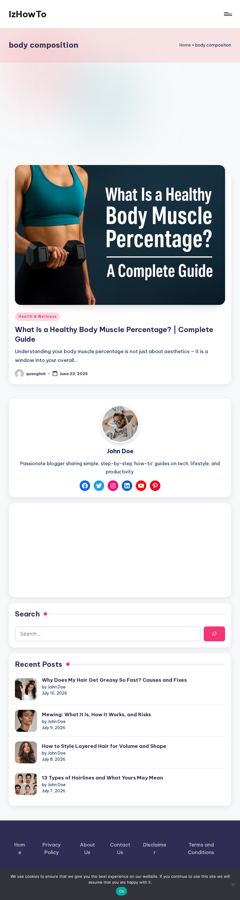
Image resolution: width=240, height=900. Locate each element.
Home (185, 45)
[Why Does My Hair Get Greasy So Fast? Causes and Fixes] (26, 689)
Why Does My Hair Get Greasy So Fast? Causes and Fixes (114, 680)
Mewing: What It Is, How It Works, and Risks (96, 714)
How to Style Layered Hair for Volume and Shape (104, 746)
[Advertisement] (120, 106)
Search (27, 613)
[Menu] (227, 14)
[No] (233, 884)
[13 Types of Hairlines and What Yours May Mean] (26, 784)
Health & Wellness (37, 316)
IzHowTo (28, 14)
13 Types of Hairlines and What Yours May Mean (102, 777)
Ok (121, 891)
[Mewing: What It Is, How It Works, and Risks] (26, 721)
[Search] (214, 633)
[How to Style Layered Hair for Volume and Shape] (26, 752)
